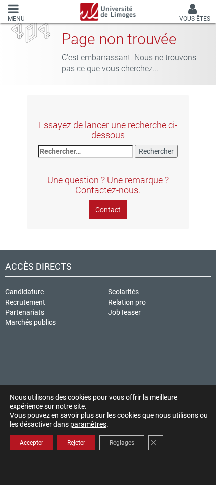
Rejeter (76, 442)
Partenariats (24, 312)
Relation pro (127, 302)
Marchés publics (30, 322)
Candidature (24, 292)
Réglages (122, 442)
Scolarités (123, 292)
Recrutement (25, 302)
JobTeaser (124, 312)
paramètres (88, 424)
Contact (108, 210)
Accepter (31, 442)
